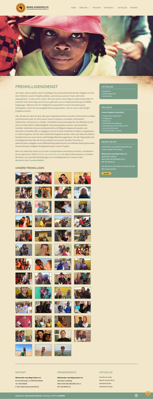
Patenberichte (107, 96)
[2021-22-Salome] (43, 326)
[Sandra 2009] (63, 197)
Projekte (97, 8)
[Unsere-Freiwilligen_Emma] (43, 355)
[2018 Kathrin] (82, 183)
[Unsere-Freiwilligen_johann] (63, 355)
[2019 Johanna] (24, 183)
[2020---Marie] (82, 312)
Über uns (83, 8)
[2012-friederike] (43, 226)
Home (73, 8)
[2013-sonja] (63, 255)
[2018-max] (63, 283)
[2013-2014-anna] (24, 255)
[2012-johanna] (63, 226)
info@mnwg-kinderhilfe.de (48, 154)
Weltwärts (19, 160)
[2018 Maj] (63, 183)
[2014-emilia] (43, 269)
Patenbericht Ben (105, 383)
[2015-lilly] (24, 283)
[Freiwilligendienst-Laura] (82, 269)
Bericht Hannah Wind (106, 380)
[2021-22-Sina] (63, 326)
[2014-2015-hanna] (24, 269)
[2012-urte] (63, 240)
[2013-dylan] (43, 255)
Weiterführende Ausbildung (112, 123)
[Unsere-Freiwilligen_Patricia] (24, 355)
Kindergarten (107, 118)
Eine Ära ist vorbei (105, 377)
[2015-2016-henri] (63, 269)
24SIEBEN (61, 396)
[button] (148, 394)
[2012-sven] (43, 240)
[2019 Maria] (43, 183)
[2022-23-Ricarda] (82, 341)
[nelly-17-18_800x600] (82, 298)
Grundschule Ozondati (110, 128)
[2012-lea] (24, 240)
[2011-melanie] (43, 212)
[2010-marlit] (24, 212)
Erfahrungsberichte (109, 94)
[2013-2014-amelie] (82, 240)
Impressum (19, 396)
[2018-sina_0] (82, 283)
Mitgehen (108, 8)
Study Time (107, 121)
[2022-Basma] (24, 341)
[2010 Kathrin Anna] (82, 197)
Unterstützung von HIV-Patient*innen (115, 126)
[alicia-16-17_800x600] (24, 298)
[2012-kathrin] (82, 226)
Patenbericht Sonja (106, 386)
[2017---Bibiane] (43, 312)
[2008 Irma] (43, 197)
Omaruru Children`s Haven (112, 131)
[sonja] (24, 312)
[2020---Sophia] (63, 312)
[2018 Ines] (24, 197)
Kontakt (134, 8)
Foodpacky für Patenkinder (112, 116)
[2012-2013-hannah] (24, 226)
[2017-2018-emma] (43, 283)
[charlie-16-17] (63, 298)
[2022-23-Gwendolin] (63, 341)
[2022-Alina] (82, 326)
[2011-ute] (63, 212)
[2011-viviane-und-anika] (82, 212)
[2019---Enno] (24, 326)
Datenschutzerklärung (33, 396)
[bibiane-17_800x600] (43, 298)
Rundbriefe (106, 91)
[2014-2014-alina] (82, 255)
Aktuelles (122, 8)
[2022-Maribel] (43, 341)
